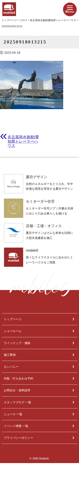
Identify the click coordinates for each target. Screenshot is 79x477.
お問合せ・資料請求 (17, 390)
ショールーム (12, 331)
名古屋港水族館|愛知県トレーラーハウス (23, 141)
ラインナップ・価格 (17, 343)
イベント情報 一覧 (16, 426)
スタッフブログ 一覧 (17, 402)
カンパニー (11, 366)
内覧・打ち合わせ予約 (18, 378)
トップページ (12, 319)
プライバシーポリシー (18, 437)
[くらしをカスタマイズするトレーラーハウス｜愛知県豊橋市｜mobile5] (9, 5)
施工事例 (10, 354)
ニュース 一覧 (13, 414)
